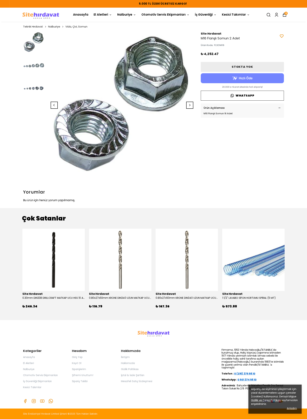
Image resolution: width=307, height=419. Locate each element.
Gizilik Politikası (130, 369)
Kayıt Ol (76, 363)
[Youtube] (42, 401)
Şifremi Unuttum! (82, 375)
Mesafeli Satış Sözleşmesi (136, 381)
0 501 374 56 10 (247, 379)
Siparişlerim (79, 369)
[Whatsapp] (51, 401)
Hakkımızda (128, 363)
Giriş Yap (77, 357)
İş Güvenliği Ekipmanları (37, 381)
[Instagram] (34, 401)
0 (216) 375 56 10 (244, 373)
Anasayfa (80, 14)
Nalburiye (124, 14)
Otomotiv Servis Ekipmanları (163, 14)
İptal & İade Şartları (132, 375)
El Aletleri (101, 14)
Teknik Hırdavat (33, 26)
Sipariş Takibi (80, 381)
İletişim (125, 357)
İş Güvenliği (204, 14)
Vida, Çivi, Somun (76, 26)
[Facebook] (25, 401)
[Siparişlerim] (276, 15)
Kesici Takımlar (234, 14)
